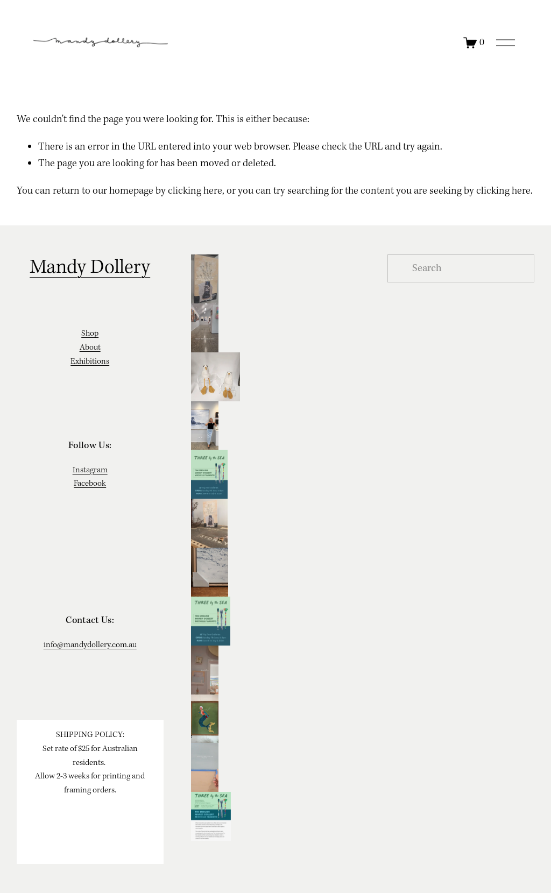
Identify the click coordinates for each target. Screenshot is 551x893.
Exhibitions (89, 361)
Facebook (90, 484)
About (90, 347)
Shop (89, 333)
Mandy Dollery (90, 267)
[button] (275, 278)
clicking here (195, 191)
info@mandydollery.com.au (90, 645)
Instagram (90, 470)
